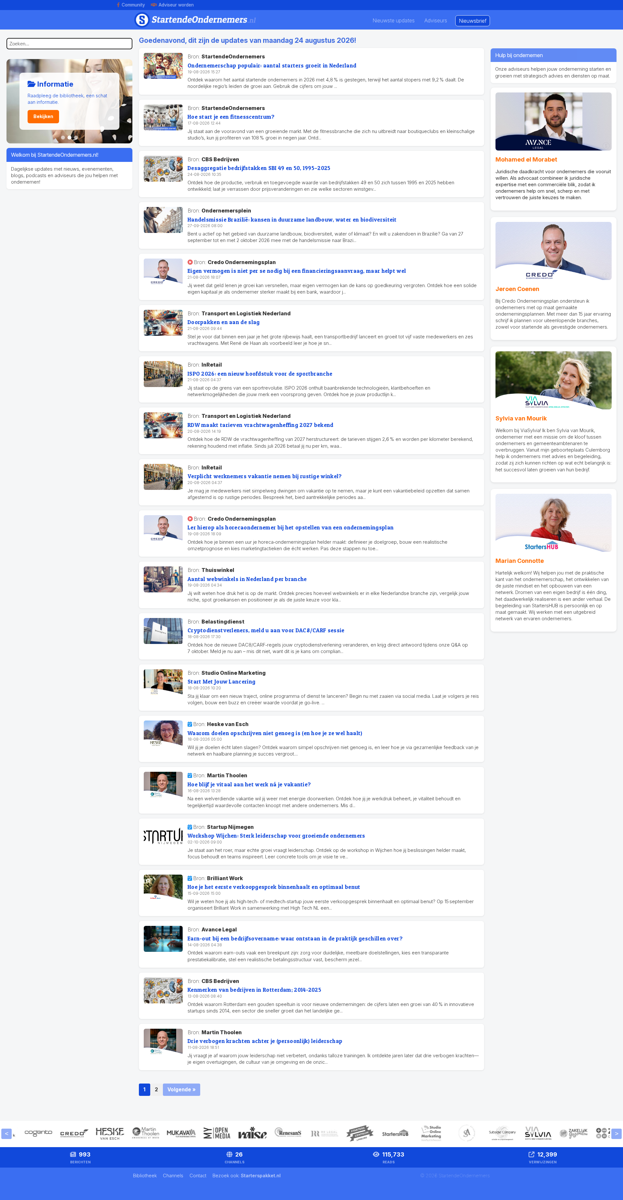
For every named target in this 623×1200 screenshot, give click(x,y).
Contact (198, 1175)
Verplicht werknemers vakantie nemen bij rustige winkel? (265, 476)
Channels (174, 1175)
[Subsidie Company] (483, 1141)
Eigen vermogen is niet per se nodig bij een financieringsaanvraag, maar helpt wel (297, 270)
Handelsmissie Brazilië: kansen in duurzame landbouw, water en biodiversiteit (292, 219)
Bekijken (43, 116)
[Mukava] (162, 1141)
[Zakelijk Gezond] (554, 1141)
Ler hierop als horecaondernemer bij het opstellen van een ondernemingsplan (291, 527)
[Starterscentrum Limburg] (340, 1141)
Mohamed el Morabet (526, 159)
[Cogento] (19, 1141)
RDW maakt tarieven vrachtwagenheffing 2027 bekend (261, 424)
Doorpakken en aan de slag (224, 322)
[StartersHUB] (376, 1141)
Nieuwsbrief (472, 21)
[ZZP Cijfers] (590, 1141)
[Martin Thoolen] (126, 1141)
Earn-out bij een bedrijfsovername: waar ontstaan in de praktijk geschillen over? (295, 938)
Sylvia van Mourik (521, 418)
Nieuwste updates (394, 20)
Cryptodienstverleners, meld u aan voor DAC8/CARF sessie (266, 630)
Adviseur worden (176, 4)
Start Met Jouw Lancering (221, 681)
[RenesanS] (269, 1141)
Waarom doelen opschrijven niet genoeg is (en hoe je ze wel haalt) (275, 733)
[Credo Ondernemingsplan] (55, 1141)
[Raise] (233, 1141)
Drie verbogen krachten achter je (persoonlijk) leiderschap (265, 1040)
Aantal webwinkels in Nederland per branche (247, 579)
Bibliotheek (145, 1175)
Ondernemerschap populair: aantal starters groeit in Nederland (272, 65)
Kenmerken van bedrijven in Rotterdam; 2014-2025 (254, 989)
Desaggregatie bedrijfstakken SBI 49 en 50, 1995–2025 (259, 167)
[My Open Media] (198, 1141)
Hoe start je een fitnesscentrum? (231, 116)
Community (133, 4)
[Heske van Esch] (90, 1141)
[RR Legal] (305, 1141)
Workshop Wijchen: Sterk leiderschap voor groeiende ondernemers (276, 835)
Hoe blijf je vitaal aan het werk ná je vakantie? (249, 784)
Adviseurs (435, 20)
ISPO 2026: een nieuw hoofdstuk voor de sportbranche (260, 373)
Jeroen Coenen (517, 288)
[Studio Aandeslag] (447, 1141)
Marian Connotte (519, 560)
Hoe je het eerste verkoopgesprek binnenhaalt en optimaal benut (274, 886)
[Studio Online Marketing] (412, 1141)
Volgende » (181, 1089)
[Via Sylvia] (519, 1141)
